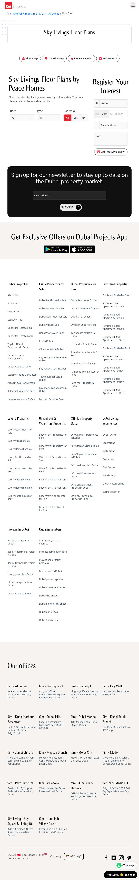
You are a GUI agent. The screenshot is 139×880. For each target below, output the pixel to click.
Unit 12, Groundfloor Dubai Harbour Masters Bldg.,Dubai (21, 725)
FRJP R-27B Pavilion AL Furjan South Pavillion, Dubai (19, 692)
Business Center (111, 491)
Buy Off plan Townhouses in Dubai (84, 456)
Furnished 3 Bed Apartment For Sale (113, 327)
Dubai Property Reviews (20, 593)
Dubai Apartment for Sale (53, 316)
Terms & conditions (17, 858)
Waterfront (109, 451)
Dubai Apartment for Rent (85, 308)
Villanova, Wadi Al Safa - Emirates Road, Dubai (52, 787)
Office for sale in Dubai (51, 349)
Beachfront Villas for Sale (52, 479)
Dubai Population (48, 620)
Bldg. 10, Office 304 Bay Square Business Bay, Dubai (20, 827)
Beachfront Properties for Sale (53, 436)
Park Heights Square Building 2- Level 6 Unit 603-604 (51, 722)
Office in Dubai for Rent (83, 324)
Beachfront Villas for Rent (53, 487)
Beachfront (109, 442)
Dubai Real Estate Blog (19, 327)
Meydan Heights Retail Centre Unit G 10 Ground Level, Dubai (53, 758)
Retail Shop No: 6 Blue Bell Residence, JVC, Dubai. (53, 825)
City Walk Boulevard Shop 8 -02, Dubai (116, 690)
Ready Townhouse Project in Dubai (21, 564)
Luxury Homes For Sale (19, 449)
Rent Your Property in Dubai (82, 384)
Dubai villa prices (48, 595)
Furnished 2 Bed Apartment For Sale (113, 316)
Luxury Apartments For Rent (19, 470)
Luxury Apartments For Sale (19, 431)
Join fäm (12, 303)
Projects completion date (53, 551)
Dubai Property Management (15, 357)
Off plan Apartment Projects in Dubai (82, 486)
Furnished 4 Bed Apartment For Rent (113, 392)
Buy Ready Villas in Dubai (52, 368)
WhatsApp (128, 865)
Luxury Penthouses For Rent (19, 497)
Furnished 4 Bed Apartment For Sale (113, 339)
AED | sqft (75, 856)
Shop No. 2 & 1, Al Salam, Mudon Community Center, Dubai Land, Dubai (117, 758)
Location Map (14, 319)
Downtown (108, 459)
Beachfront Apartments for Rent (52, 509)
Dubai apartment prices (52, 587)
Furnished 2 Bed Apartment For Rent (113, 369)
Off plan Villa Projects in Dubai (83, 475)
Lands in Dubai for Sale (51, 399)
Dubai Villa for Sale (49, 324)
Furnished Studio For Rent (116, 348)
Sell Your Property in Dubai (21, 391)
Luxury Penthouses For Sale (19, 459)
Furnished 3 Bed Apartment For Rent (113, 380)
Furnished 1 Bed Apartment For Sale (113, 305)
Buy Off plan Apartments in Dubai (84, 436)
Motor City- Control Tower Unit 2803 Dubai (85, 756)
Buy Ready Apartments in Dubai (53, 359)
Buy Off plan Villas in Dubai (85, 445)
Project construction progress (50, 561)
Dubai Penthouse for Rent (84, 300)
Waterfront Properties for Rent (53, 470)
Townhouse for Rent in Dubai (83, 334)
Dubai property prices (51, 579)
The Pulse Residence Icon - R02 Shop (117, 723)
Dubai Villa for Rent (81, 316)
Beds (13, 111)
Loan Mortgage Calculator (21, 374)
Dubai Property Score (19, 366)
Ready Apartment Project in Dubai (21, 553)
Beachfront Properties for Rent (53, 447)
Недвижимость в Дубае (21, 399)
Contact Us (13, 311)
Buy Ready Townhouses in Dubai (53, 389)
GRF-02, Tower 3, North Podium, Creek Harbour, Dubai (83, 791)
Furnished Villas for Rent (84, 363)
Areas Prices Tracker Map (21, 382)
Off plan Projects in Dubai (84, 465)
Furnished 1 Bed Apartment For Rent (113, 358)
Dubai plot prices (48, 611)
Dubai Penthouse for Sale (52, 300)
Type (40, 111)
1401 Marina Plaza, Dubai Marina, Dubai (84, 721)
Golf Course (109, 467)
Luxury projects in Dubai (20, 574)
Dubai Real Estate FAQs (20, 336)
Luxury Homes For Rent (19, 487)
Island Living (109, 475)
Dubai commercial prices (52, 603)
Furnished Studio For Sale (116, 295)
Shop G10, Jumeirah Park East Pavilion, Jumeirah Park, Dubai (20, 758)
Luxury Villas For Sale (18, 440)
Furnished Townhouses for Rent (85, 373)
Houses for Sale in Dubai (52, 333)
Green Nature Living (113, 483)
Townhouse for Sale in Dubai (51, 378)
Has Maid (69, 111)
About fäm (13, 295)
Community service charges (49, 542)
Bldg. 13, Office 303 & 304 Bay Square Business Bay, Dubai (84, 692)
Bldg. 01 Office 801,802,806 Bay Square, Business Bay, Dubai (52, 692)
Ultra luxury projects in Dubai (19, 584)
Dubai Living (109, 434)
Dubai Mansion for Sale (51, 308)
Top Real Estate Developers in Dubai (18, 346)
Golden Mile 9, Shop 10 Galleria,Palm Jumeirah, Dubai (20, 789)
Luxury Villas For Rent (18, 479)
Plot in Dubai (46, 341)
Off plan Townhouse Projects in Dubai (82, 497)
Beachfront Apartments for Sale (52, 497)
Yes (75, 117)
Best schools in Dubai (50, 571)
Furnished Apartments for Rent (85, 354)
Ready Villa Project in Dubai (18, 542)
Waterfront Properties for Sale (53, 459)
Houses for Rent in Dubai (84, 344)
